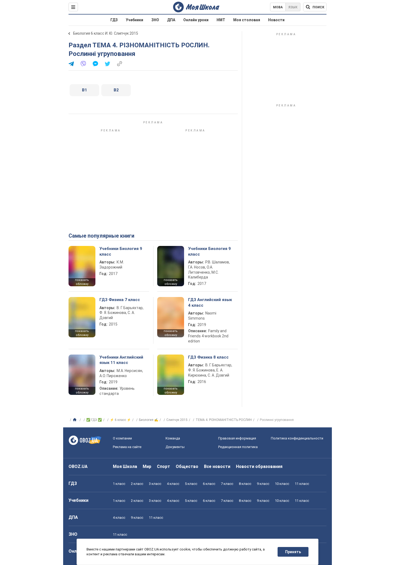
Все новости (217, 466)
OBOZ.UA (78, 466)
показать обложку (82, 282)
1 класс (119, 484)
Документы (175, 447)
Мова (278, 7)
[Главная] (75, 420)
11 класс (302, 484)
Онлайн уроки (196, 20)
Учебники (134, 20)
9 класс (263, 484)
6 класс (209, 484)
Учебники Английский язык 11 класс (121, 360)
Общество (187, 466)
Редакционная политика (238, 447)
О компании (122, 438)
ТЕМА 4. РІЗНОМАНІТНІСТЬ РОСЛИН (224, 420)
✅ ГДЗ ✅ (94, 420)
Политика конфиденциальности (297, 438)
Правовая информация (237, 438)
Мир (147, 466)
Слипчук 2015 (177, 420)
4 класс (173, 484)
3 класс (155, 484)
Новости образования (259, 466)
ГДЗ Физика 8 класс (208, 357)
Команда (173, 438)
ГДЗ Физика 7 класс (119, 299)
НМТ (221, 20)
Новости (276, 20)
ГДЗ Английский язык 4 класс (210, 302)
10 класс (282, 484)
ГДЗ (114, 20)
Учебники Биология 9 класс (120, 251)
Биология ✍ (148, 420)
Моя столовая (246, 20)
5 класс (191, 484)
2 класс (137, 484)
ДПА (171, 20)
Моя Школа (125, 466)
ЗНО (155, 20)
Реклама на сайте (127, 447)
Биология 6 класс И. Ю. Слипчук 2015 (105, 33)
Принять (293, 552)
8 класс (245, 484)
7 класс (227, 484)
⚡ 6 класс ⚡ (120, 420)
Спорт (163, 466)
